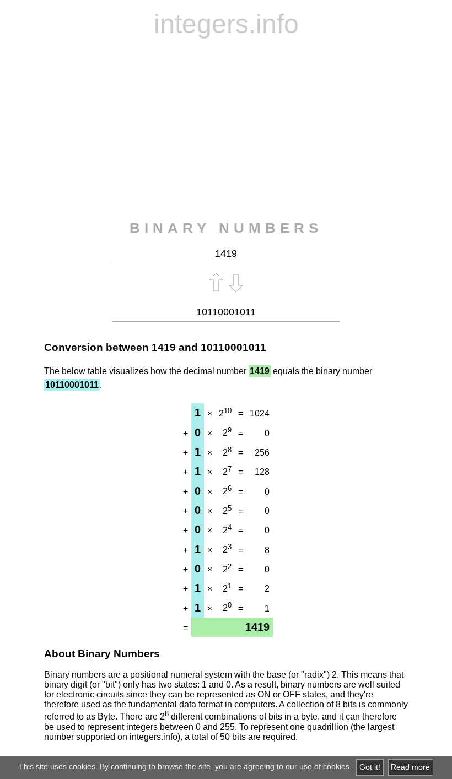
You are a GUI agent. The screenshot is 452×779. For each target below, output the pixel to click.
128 (262, 472)
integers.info (226, 24)
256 (262, 452)
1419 (164, 347)
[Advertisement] (226, 129)
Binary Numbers (226, 228)
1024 (260, 413)
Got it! (369, 767)
